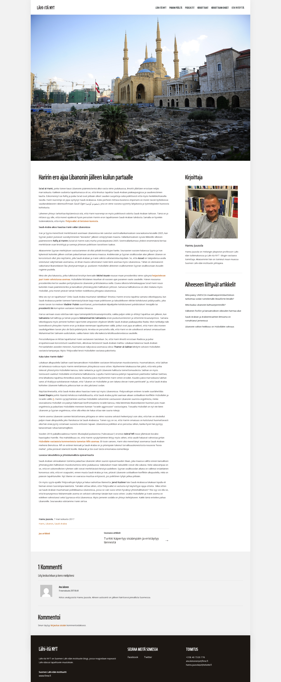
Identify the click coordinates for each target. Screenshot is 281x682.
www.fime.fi (45, 675)
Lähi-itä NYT (46, 7)
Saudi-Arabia (60, 523)
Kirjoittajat (202, 7)
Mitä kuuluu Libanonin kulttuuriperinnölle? (205, 304)
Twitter (148, 657)
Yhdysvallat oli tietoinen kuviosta (81, 221)
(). (54, 398)
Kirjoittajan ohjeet (220, 7)
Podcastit (190, 7)
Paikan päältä (175, 7)
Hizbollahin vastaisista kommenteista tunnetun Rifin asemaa (69, 441)
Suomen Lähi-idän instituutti (69, 7)
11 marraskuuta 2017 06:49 (69, 590)
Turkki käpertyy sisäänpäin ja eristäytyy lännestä (131, 540)
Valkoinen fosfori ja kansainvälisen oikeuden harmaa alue (213, 310)
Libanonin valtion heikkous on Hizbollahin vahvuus (209, 326)
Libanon (49, 523)
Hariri (41, 523)
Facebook (133, 657)
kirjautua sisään (58, 625)
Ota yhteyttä (238, 7)
